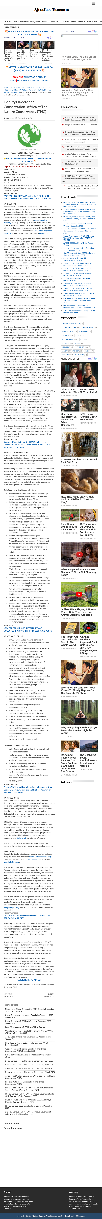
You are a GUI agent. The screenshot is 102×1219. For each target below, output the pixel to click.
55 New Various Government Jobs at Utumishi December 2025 (77, 225)
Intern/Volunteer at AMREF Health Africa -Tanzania (25, 1027)
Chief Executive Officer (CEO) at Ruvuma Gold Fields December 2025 (79, 254)
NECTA (77, 343)
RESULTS (81, 22)
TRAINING (88, 351)
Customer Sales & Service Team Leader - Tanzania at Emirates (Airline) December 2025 (79, 300)
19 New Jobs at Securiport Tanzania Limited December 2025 (77, 274)
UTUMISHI (65, 355)
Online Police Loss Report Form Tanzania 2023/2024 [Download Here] (80, 155)
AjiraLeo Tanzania (38, 1216)
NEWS (73, 22)
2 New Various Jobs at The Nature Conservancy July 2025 (29, 1061)
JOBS (47, 87)
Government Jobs (69, 327)
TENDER (65, 22)
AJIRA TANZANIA (17, 87)
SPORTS (45, 22)
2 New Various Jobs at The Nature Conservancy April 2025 (29, 1068)
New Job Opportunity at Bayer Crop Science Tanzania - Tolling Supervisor (80, 133)
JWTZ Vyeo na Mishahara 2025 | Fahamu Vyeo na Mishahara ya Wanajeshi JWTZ (81, 148)
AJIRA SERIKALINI (12, 27)
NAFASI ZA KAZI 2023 (27, 90)
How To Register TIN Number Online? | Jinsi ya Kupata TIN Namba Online (82, 187)
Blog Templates (67, 1216)
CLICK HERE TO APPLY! (29, 979)
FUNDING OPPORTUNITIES (71, 324)
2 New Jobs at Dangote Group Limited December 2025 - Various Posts (78, 289)
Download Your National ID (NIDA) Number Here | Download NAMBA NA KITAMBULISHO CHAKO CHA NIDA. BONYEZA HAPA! (27, 444)
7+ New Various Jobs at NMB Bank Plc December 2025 (78, 279)
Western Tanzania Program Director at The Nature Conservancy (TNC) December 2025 (25, 1050)
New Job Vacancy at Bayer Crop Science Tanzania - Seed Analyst (81, 140)
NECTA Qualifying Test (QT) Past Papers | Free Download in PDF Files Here (78, 178)
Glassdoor (43, 233)
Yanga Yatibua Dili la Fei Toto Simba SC (81, 125)
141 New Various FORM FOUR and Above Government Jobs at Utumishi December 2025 (28, 1113)
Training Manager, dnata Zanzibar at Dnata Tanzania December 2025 (77, 284)
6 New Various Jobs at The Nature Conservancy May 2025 (29, 1065)
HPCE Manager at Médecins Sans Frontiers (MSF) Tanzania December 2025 (79, 306)
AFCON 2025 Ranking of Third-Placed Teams (78, 244)
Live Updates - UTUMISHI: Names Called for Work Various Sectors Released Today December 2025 (29, 1089)
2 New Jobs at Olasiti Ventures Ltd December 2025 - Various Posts (77, 269)
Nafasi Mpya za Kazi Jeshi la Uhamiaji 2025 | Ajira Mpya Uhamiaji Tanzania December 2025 (28, 1101)
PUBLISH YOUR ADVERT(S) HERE (27, 22)
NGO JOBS (42, 90)
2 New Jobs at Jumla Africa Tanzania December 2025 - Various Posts (77, 264)
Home (9, 22)
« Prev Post (8, 996)
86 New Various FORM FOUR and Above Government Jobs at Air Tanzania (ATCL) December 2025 (29, 1095)
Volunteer (79, 355)
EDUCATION (92, 22)
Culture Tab (21, 838)
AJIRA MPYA (55, 22)
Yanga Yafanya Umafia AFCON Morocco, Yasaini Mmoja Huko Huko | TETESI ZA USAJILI (78, 238)
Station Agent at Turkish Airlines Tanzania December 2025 (76, 259)
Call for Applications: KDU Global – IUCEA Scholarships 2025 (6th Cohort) (81, 118)
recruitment (33, 859)
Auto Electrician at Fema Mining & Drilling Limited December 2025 (79, 311)
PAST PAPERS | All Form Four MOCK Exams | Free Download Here (80, 170)
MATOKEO (65, 343)
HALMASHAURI (88, 327)
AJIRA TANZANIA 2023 (34, 87)
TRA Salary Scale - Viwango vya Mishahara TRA (78, 162)
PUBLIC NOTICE (81, 347)
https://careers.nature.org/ (40, 856)
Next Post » (48, 996)
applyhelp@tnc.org (11, 862)
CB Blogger (80, 1216)
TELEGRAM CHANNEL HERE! (33, 80)
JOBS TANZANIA (11, 90)
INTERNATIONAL (67, 331)
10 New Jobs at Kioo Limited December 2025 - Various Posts (78, 249)
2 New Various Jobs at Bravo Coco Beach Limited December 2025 (79, 294)
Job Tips (83, 339)
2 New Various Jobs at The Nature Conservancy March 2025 (30, 1072)
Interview (66, 335)
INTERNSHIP (83, 331)
